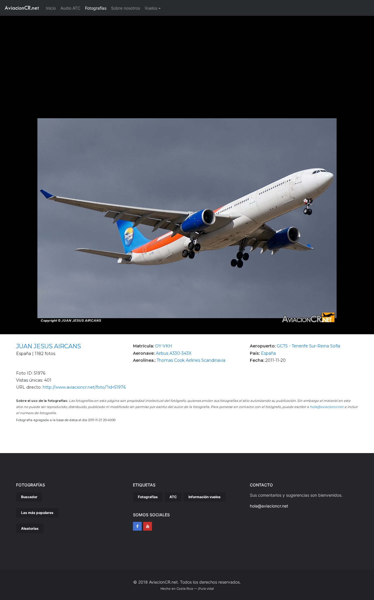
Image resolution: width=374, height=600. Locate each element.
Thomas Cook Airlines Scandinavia (191, 360)
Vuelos (151, 8)
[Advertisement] (187, 60)
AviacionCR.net (22, 7)
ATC (173, 497)
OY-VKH (163, 346)
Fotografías (95, 8)
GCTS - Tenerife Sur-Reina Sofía (308, 346)
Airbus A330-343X (173, 353)
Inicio (52, 8)
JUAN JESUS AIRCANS (48, 346)
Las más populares (37, 512)
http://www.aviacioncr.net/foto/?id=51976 (84, 387)
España (268, 353)
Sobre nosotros (125, 8)
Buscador (29, 497)
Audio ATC (70, 8)
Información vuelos (204, 497)
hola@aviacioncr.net (327, 407)
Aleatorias (30, 528)
